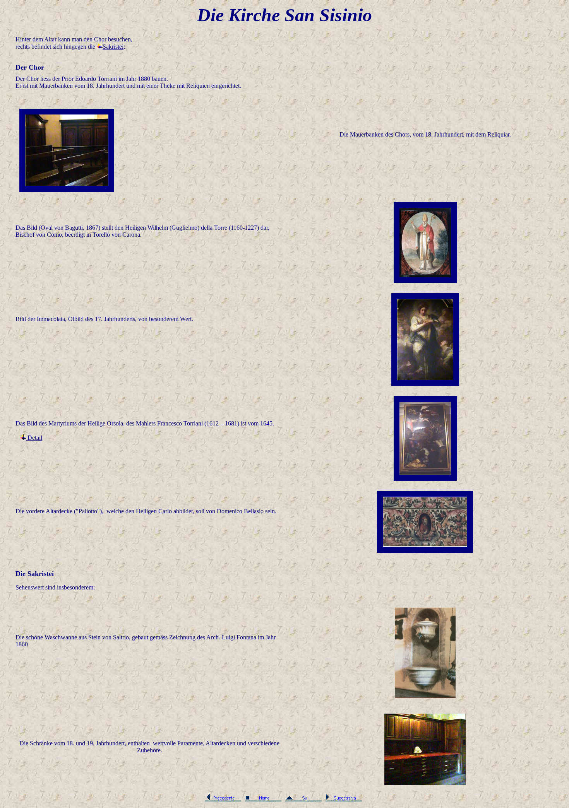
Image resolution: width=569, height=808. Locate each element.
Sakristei (113, 46)
